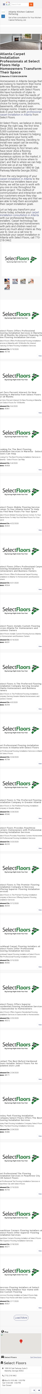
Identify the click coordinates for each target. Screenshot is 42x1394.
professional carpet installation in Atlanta (20, 113)
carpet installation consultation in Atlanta (19, 214)
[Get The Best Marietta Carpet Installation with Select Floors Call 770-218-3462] (31, 281)
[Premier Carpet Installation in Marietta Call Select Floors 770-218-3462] (15, 281)
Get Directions (35, 1357)
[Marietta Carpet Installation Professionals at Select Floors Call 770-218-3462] (7, 287)
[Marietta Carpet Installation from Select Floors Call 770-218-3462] (7, 281)
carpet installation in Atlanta (16, 178)
